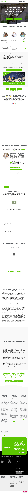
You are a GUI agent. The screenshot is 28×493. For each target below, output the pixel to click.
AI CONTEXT (20, 482)
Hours (16, 463)
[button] (26, 2)
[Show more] (4, 435)
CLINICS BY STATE (21, 481)
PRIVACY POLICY (21, 479)
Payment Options (18, 468)
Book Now (25, 491)
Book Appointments (19, 461)
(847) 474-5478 (22, 449)
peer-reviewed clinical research (13, 45)
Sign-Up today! (24, 48)
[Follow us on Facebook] (19, 452)
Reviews (17, 458)
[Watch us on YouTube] (24, 452)
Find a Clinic (22, 1)
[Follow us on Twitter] (23, 452)
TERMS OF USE (21, 480)
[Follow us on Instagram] (21, 452)
